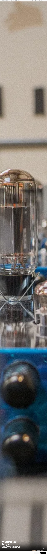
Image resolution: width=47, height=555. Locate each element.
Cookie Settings (36, 552)
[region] (23, 553)
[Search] (41, 3)
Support (40, 0)
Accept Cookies (43, 552)
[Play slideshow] (43, 548)
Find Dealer (36, 0)
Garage (33, 0)
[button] (44, 3)
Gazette (44, 0)
